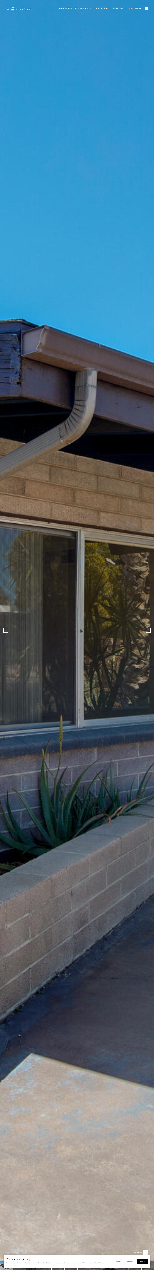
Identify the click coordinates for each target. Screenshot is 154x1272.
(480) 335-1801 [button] (135, 8)
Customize (130, 1261)
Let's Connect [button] (119, 8)
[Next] (148, 630)
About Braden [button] (101, 8)
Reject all (118, 1261)
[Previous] (5, 630)
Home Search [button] (65, 8)
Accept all (142, 1261)
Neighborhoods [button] (83, 8)
